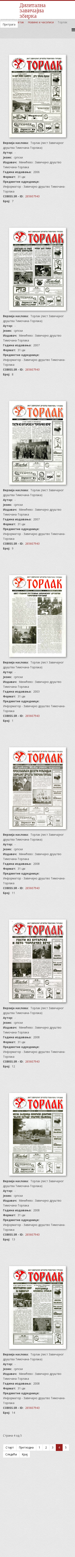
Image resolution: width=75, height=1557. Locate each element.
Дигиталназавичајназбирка (33, 10)
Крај (25, 1454)
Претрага (9, 24)
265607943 (32, 196)
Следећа (11, 1454)
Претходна (26, 1447)
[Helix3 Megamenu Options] (73, 29)
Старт (10, 1447)
